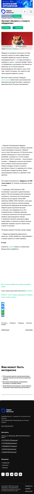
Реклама (5, 468)
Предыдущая (5, 330)
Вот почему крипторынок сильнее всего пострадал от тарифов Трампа (15, 382)
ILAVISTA (27, 488)
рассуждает (5, 80)
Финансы (17, 16)
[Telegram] (17, 303)
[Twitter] (17, 309)
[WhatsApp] (17, 312)
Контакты (5, 465)
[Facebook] (17, 306)
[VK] (17, 315)
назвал (11, 247)
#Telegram (13, 323)
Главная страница (7, 18)
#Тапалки (4, 323)
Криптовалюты (18, 18)
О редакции (6, 463)
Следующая (29, 330)
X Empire (29, 291)
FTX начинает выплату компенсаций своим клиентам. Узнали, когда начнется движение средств (17, 377)
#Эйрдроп (21, 323)
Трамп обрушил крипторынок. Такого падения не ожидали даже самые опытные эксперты (17, 386)
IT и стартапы (7, 16)
